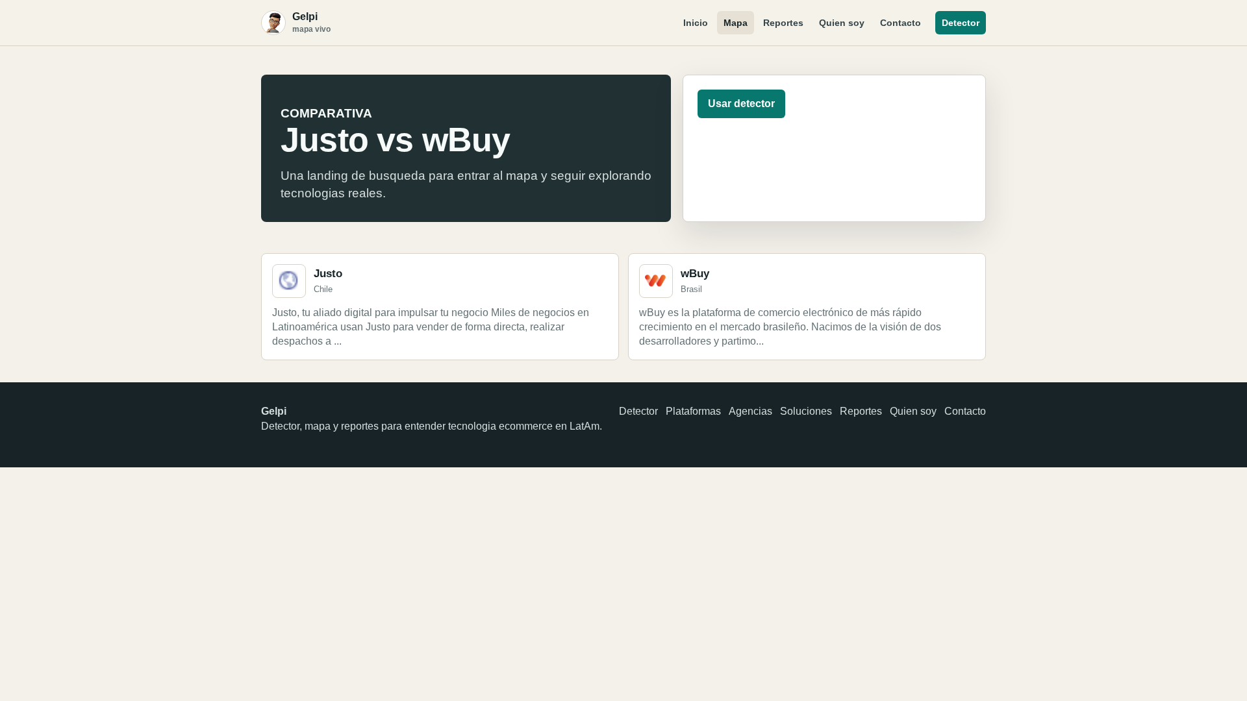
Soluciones (806, 411)
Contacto (900, 23)
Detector (960, 23)
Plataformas (693, 411)
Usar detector (741, 103)
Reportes (783, 23)
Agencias (750, 411)
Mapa (736, 23)
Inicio (695, 23)
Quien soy (841, 23)
